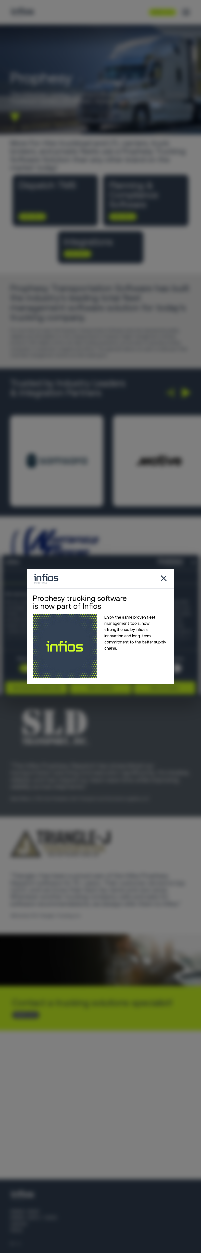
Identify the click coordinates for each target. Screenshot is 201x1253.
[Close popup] (163, 579)
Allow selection (101, 688)
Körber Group (24, 1211)
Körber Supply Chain (33, 1217)
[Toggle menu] (186, 12)
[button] (169, 393)
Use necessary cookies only (37, 688)
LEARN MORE (30, 216)
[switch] (174, 668)
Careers (18, 1224)
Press (16, 1230)
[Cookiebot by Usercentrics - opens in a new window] (161, 562)
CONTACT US (23, 1015)
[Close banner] (193, 562)
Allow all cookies (164, 688)
